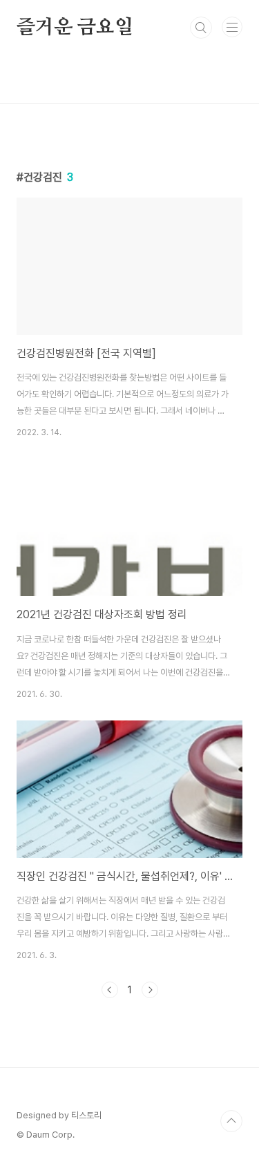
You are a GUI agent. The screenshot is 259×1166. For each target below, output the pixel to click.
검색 (201, 27)
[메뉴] (232, 27)
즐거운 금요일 (75, 27)
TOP (231, 1121)
